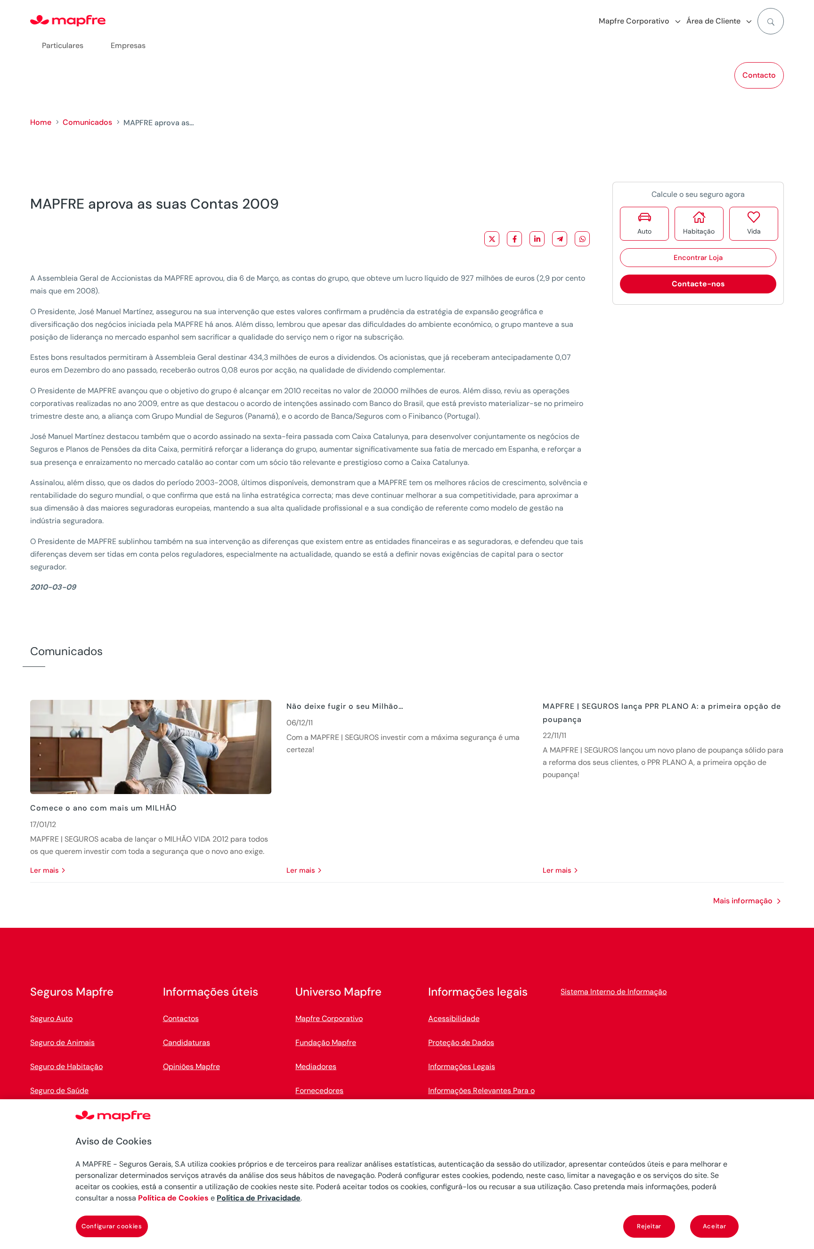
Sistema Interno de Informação (614, 992)
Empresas (128, 45)
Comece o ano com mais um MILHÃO (103, 808)
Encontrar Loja (698, 257)
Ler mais (44, 870)
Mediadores (315, 1066)
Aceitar (714, 1226)
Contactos (181, 1018)
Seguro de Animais (62, 1042)
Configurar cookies (111, 1226)
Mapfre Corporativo (329, 1018)
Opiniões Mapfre (191, 1066)
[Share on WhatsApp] (582, 238)
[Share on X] (491, 238)
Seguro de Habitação (66, 1066)
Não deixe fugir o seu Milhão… (345, 706)
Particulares (62, 45)
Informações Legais (461, 1066)
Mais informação (743, 901)
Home (40, 122)
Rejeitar (649, 1226)
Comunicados (87, 122)
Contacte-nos (698, 284)
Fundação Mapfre (325, 1042)
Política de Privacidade (259, 1198)
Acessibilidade (454, 1018)
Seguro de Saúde (59, 1090)
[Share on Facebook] (514, 238)
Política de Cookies (173, 1198)
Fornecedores (319, 1090)
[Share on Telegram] (559, 238)
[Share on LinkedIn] (537, 238)
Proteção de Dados (461, 1042)
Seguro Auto (51, 1018)
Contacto (759, 75)
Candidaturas (186, 1042)
